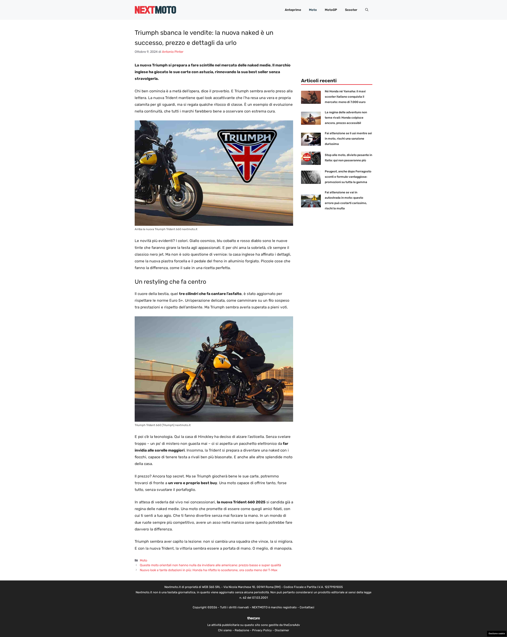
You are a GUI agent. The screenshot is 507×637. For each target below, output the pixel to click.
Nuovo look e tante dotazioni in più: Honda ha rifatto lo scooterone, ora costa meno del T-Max (208, 570)
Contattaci (307, 607)
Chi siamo (225, 630)
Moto (313, 10)
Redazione (242, 630)
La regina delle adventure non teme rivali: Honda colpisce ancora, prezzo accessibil (346, 118)
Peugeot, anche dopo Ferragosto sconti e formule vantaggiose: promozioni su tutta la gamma (348, 177)
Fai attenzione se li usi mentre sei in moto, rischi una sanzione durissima (348, 138)
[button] (366, 10)
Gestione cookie (497, 633)
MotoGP (331, 10)
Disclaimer (282, 630)
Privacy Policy (262, 630)
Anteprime (293, 10)
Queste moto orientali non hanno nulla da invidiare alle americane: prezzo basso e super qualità (210, 565)
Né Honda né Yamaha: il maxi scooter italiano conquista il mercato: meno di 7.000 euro (345, 97)
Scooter (351, 10)
